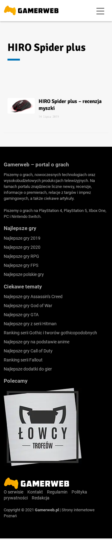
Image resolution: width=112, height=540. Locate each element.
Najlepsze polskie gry (24, 274)
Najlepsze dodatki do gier (28, 368)
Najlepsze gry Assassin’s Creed (33, 296)
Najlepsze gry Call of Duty (28, 350)
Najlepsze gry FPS (21, 265)
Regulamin (57, 491)
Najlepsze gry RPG (21, 256)
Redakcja (40, 497)
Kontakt (35, 491)
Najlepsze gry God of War (28, 305)
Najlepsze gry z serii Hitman (30, 323)
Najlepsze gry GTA (21, 314)
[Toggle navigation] (100, 10)
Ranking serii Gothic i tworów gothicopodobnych (50, 332)
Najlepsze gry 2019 (22, 238)
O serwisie (13, 491)
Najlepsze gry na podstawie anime (36, 341)
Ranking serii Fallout (23, 359)
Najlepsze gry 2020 (22, 247)
